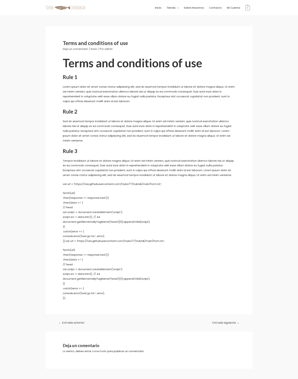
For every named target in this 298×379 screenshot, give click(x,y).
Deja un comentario (75, 49)
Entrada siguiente (225, 323)
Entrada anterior (72, 323)
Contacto (215, 7)
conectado (99, 351)
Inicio (158, 7)
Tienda (171, 7)
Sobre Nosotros (194, 7)
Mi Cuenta (233, 7)
